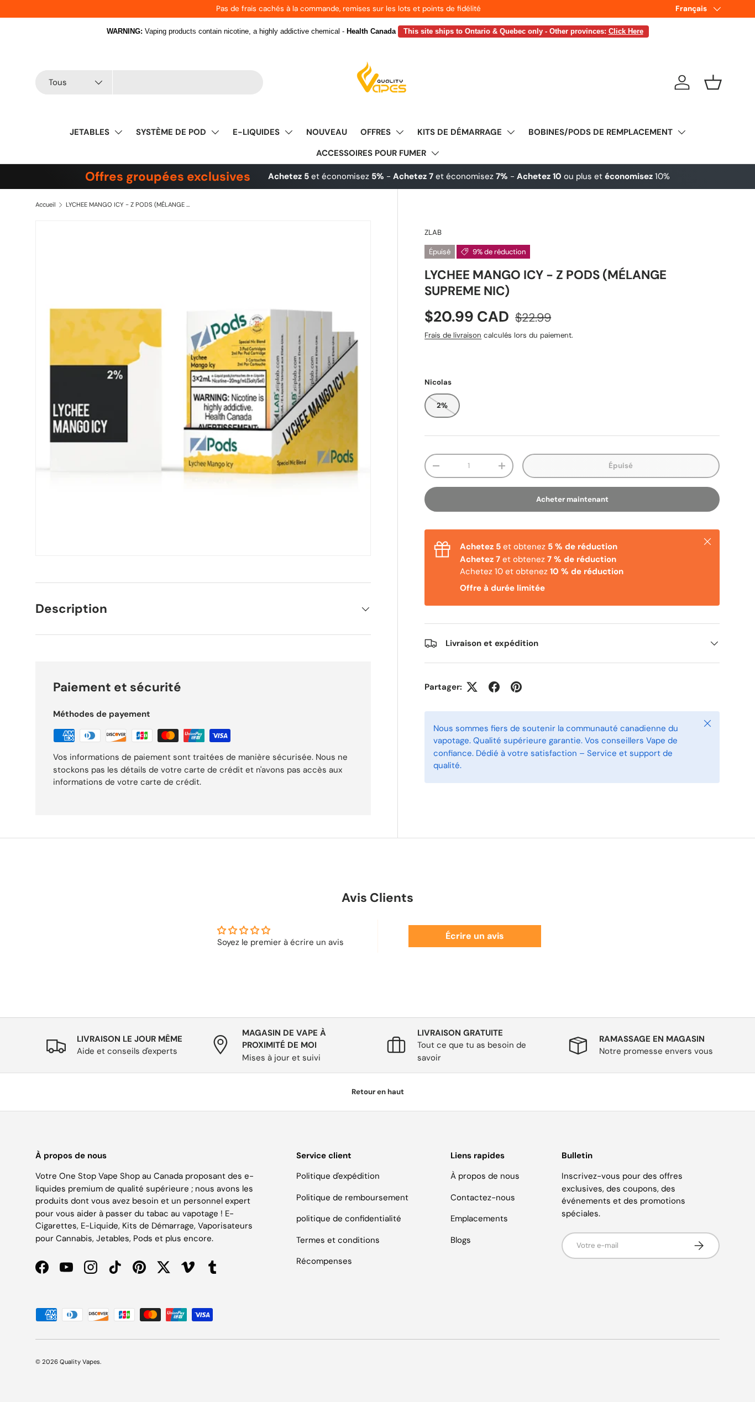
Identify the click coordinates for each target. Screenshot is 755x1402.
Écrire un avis (474, 936)
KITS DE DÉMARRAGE (459, 132)
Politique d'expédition (338, 1176)
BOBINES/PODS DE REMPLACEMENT (600, 132)
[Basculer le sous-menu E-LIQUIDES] (288, 132)
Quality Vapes (80, 1362)
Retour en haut (378, 1091)
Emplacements (479, 1218)
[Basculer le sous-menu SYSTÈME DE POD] (215, 132)
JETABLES (89, 132)
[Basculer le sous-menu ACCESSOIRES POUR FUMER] (435, 153)
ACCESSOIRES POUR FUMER (371, 153)
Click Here (626, 31)
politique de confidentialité (348, 1218)
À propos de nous (485, 1176)
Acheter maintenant (572, 499)
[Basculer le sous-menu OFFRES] (399, 132)
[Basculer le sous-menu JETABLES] (118, 132)
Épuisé (621, 465)
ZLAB (433, 232)
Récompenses (324, 1261)
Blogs (460, 1240)
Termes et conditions (338, 1240)
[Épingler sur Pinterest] (516, 687)
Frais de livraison (452, 335)
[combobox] (149, 82)
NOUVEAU (326, 132)
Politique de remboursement (352, 1197)
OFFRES (375, 132)
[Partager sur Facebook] (494, 687)
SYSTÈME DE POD (171, 132)
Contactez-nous (482, 1197)
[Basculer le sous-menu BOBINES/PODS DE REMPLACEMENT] (681, 132)
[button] (713, 82)
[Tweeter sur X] (472, 687)
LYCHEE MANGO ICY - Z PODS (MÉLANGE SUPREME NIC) (128, 204)
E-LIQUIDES (256, 132)
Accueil (45, 204)
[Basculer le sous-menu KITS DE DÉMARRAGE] (510, 132)
